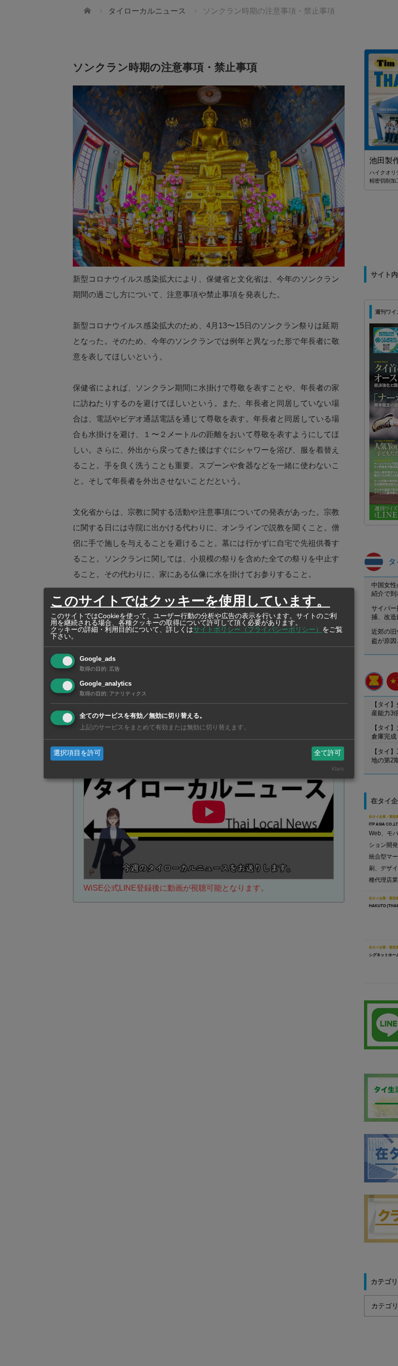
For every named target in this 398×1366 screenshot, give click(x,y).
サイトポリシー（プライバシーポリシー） (257, 629)
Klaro (338, 769)
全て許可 (327, 753)
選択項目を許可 (77, 753)
